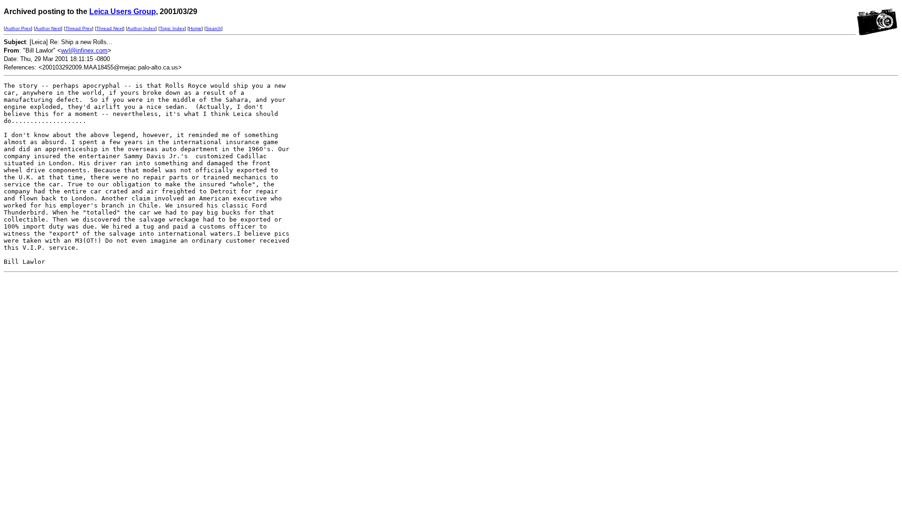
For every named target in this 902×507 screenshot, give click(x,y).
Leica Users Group (122, 11)
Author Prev (18, 28)
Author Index (141, 28)
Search (213, 28)
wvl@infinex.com (84, 50)
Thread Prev (78, 28)
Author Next (48, 28)
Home (195, 28)
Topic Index (172, 28)
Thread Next (109, 28)
